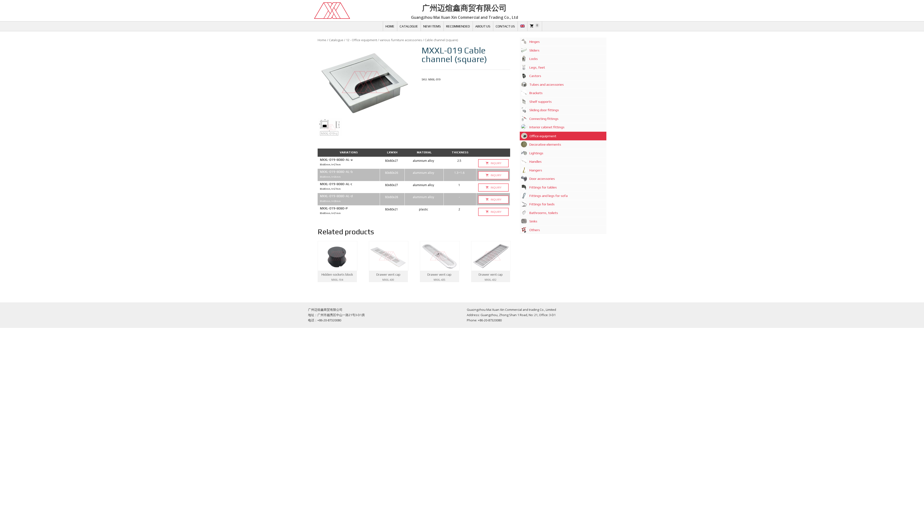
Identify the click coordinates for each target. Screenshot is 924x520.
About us (482, 26)
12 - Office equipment (361, 40)
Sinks (533, 221)
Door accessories (542, 179)
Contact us (505, 26)
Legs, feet (537, 67)
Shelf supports (540, 102)
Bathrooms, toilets (543, 213)
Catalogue (409, 26)
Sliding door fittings (544, 110)
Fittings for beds (542, 204)
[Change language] (522, 26)
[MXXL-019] (366, 82)
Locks (533, 59)
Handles (535, 161)
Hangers (535, 170)
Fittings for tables (543, 187)
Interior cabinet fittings (547, 127)
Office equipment (543, 136)
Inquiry (495, 163)
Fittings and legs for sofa (548, 196)
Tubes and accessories (546, 84)
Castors (535, 76)
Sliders (534, 50)
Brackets (536, 93)
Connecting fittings (543, 119)
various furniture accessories (401, 40)
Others (534, 230)
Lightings (536, 153)
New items (432, 26)
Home (389, 26)
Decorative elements (545, 144)
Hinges (534, 42)
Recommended (458, 26)
